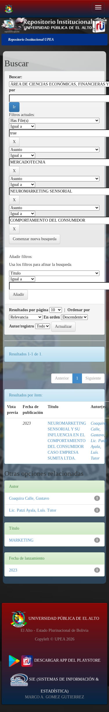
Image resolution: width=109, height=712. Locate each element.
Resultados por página (28, 310)
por (12, 90)
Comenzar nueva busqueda (34, 239)
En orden (52, 317)
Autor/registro (21, 326)
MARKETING (21, 540)
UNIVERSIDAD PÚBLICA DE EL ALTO (63, 618)
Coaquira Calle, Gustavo (98, 429)
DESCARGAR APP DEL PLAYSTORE (67, 660)
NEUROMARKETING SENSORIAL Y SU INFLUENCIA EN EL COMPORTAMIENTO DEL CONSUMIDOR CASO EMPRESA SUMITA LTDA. (67, 440)
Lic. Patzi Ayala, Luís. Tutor (32, 510)
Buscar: (15, 77)
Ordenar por (78, 310)
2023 (13, 570)
